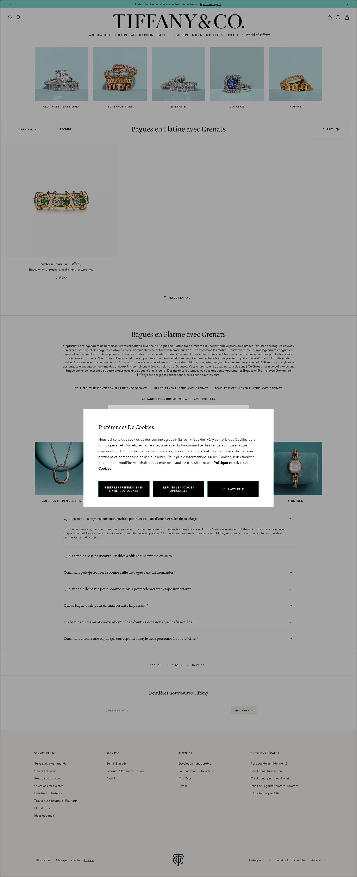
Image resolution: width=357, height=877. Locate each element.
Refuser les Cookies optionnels (178, 489)
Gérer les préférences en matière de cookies (124, 489)
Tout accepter (233, 489)
